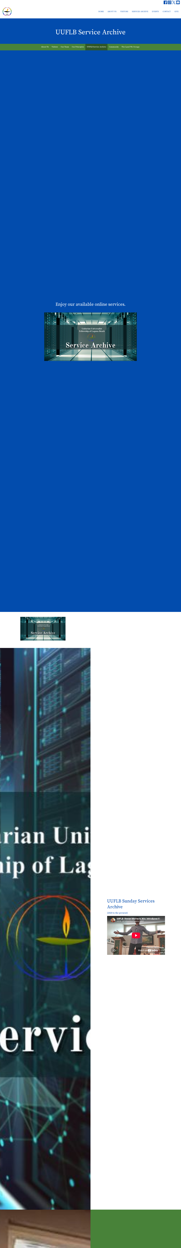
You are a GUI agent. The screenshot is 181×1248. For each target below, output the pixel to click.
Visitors (124, 11)
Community (114, 47)
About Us (111, 11)
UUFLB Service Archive (96, 47)
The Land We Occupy (131, 47)
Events (155, 11)
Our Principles (78, 47)
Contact (167, 11)
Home (101, 11)
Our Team (65, 47)
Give (176, 11)
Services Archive (140, 11)
